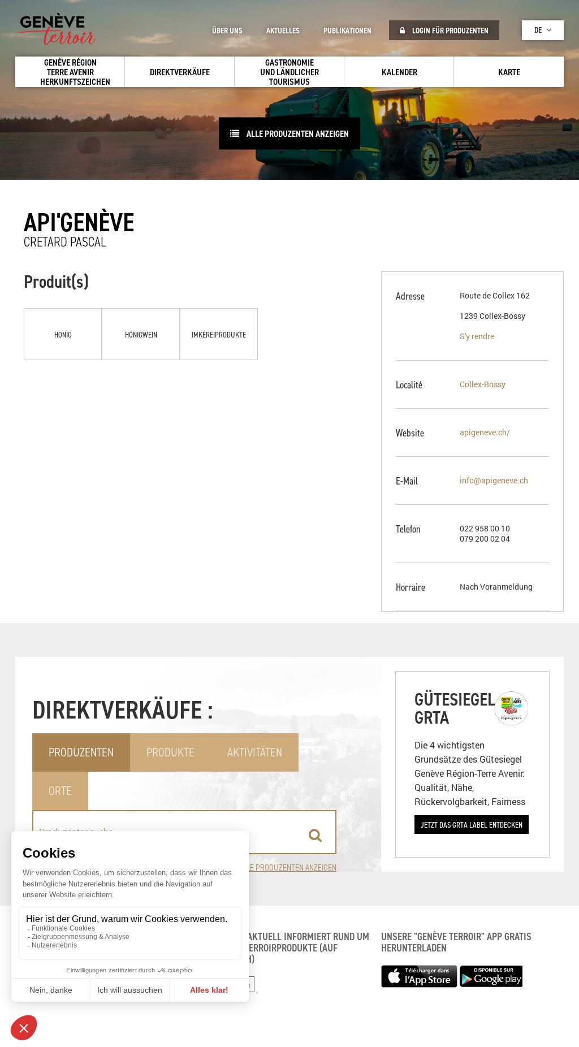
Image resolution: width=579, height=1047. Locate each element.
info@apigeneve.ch (494, 480)
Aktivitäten (254, 752)
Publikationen (347, 30)
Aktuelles (283, 30)
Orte (60, 790)
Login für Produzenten (450, 30)
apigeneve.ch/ (485, 432)
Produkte (170, 752)
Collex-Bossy (482, 384)
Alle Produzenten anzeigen (297, 133)
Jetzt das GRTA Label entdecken (471, 824)
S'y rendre (477, 336)
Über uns (227, 30)
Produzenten (81, 752)
